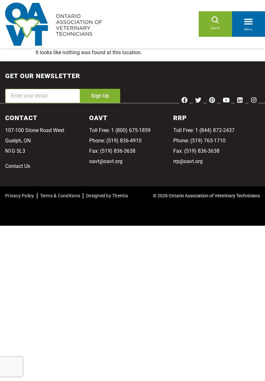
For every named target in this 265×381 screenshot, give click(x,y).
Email (11, 84)
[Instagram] (254, 100)
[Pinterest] (212, 100)
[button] (248, 20)
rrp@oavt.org (188, 161)
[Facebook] (184, 100)
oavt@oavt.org (105, 161)
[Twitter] (198, 100)
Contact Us (17, 166)
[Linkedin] (240, 100)
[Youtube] (226, 100)
